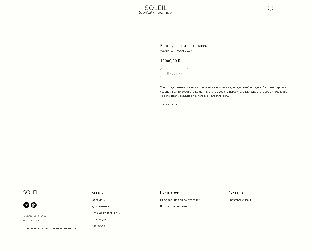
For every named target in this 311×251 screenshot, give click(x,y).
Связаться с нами (239, 199)
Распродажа (99, 219)
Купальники (99, 206)
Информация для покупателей (180, 199)
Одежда (97, 199)
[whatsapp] (34, 205)
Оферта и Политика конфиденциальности (50, 228)
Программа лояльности (175, 206)
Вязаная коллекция (104, 212)
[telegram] (26, 205)
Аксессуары (99, 225)
